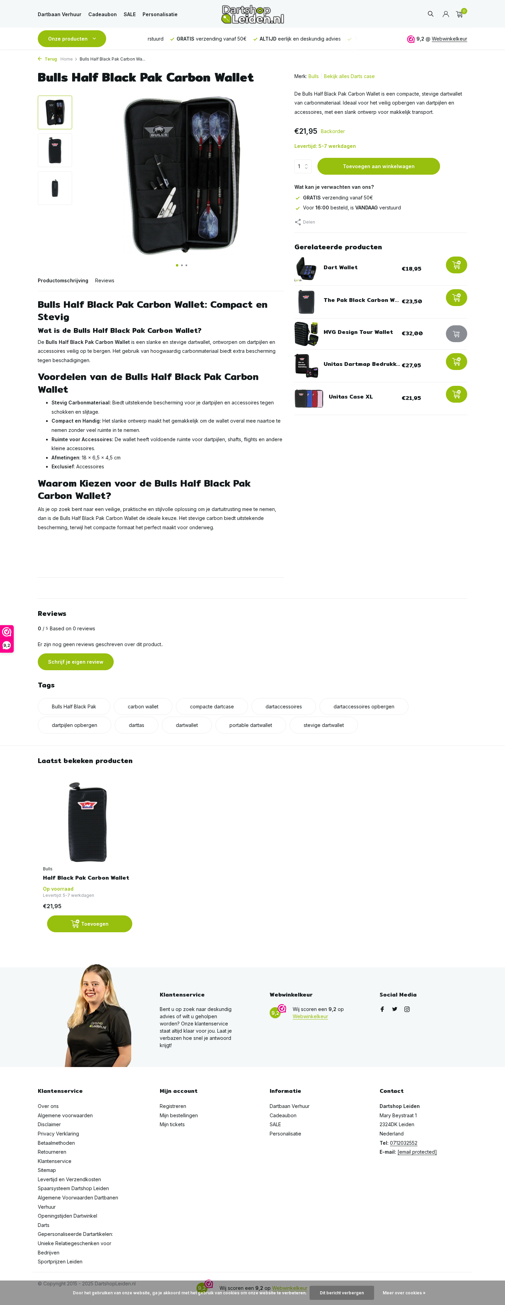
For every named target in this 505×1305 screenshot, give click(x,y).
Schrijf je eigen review (75, 662)
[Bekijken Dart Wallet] (306, 269)
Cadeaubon (102, 14)
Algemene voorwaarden (65, 1115)
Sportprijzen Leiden (60, 1261)
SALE (130, 14)
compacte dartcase (212, 706)
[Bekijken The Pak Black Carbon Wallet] (306, 302)
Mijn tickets (172, 1124)
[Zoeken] (431, 14)
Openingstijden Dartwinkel (67, 1216)
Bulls (313, 76)
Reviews (104, 280)
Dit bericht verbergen (342, 1292)
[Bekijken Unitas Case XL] (309, 398)
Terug (50, 59)
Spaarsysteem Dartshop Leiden (73, 1188)
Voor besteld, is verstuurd (352, 208)
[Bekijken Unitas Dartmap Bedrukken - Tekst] (306, 366)
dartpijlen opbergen (74, 725)
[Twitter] (394, 1009)
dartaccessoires (284, 706)
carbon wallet (143, 706)
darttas (136, 725)
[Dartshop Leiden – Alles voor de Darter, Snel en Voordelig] (252, 14)
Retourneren (52, 1152)
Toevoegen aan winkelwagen (379, 167)
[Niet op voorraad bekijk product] (456, 334)
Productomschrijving (63, 280)
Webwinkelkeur (449, 39)
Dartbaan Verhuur (59, 14)
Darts (43, 1225)
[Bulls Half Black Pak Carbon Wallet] (87, 822)
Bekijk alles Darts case (349, 76)
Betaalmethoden (56, 1143)
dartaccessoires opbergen (364, 706)
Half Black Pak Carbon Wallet (86, 878)
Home (66, 59)
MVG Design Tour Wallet (358, 332)
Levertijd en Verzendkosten (69, 1179)
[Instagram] (407, 1009)
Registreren (173, 1106)
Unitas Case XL (351, 397)
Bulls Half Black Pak (74, 706)
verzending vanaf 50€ (338, 198)
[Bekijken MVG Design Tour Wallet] (306, 334)
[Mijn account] (445, 14)
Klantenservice (54, 1161)
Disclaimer (49, 1124)
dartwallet (187, 725)
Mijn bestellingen (179, 1115)
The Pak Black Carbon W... (361, 300)
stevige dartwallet (324, 725)
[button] (177, 265)
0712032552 (403, 1143)
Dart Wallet (341, 267)
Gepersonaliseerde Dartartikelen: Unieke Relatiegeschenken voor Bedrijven (75, 1243)
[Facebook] (382, 1009)
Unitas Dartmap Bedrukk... (362, 364)
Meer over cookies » (404, 1292)
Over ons (48, 1106)
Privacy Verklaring (58, 1134)
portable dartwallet (250, 725)
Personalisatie (160, 14)
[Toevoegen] (456, 265)
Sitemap (47, 1170)
